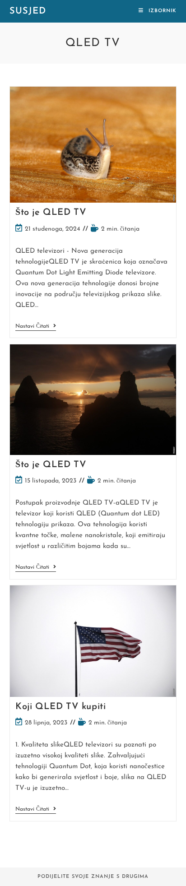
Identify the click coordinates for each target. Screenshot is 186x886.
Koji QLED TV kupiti (60, 706)
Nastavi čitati (35, 327)
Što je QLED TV (50, 212)
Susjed (27, 11)
